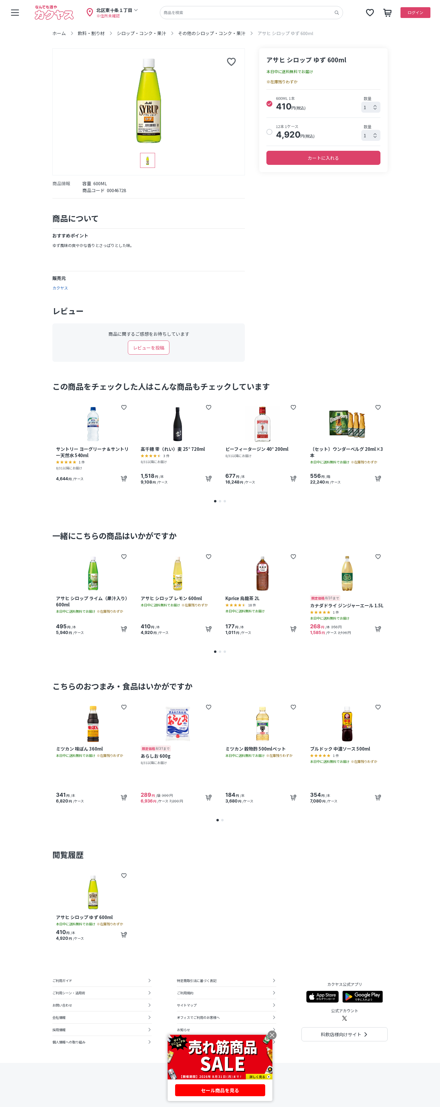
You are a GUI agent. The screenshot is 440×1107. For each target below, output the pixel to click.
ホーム (59, 33)
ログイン (415, 12)
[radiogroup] (323, 118)
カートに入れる (323, 158)
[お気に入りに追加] (231, 62)
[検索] (336, 12)
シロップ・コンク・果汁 (141, 33)
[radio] (269, 104)
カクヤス (60, 288)
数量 (367, 98)
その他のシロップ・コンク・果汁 (211, 33)
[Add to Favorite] (124, 407)
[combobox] (370, 107)
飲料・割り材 (91, 33)
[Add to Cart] (124, 479)
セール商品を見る (220, 1090)
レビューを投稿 (148, 347)
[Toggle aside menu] (15, 12)
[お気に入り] (370, 12)
